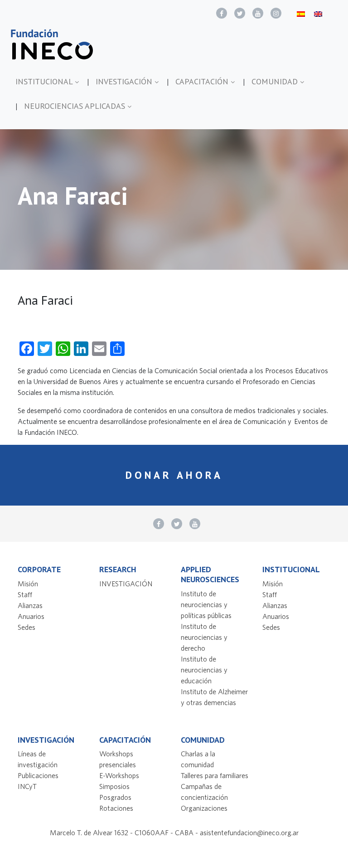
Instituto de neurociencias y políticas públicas (206, 604)
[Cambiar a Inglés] (318, 13)
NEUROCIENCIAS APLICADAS (75, 106)
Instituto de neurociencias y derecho (204, 637)
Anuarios (31, 616)
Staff (25, 594)
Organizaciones (204, 808)
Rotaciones (116, 808)
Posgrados (115, 797)
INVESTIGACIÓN (125, 81)
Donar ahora (174, 475)
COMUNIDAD (275, 81)
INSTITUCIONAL (45, 81)
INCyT (27, 786)
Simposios (114, 786)
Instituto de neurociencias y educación (204, 670)
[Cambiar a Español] (300, 13)
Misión (28, 583)
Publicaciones (38, 775)
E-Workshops (119, 775)
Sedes (26, 627)
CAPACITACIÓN (203, 81)
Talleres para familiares (214, 775)
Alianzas (30, 605)
